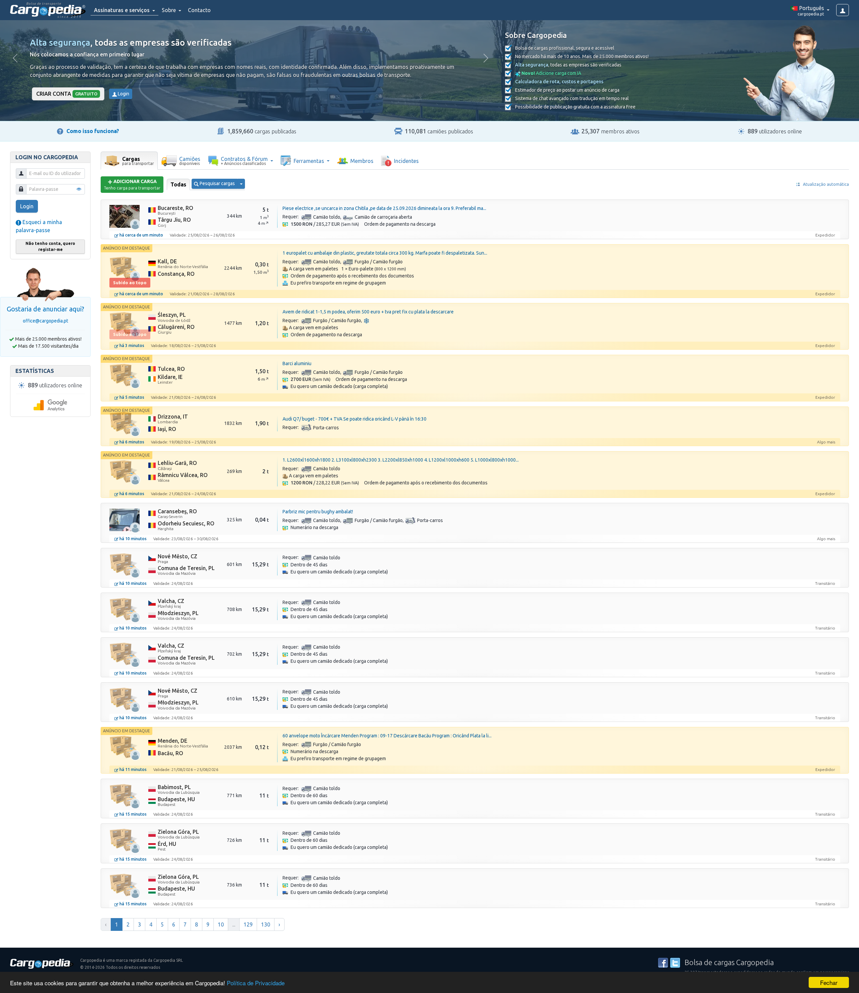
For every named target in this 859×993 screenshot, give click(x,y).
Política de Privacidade (256, 983)
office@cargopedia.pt (45, 320)
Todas (178, 184)
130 (265, 924)
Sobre (169, 10)
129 (248, 924)
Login (123, 93)
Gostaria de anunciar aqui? (45, 309)
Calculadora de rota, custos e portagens (559, 81)
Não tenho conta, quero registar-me (50, 246)
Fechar (829, 982)
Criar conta (66, 94)
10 (221, 924)
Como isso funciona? (92, 131)
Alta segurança (60, 42)
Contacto (199, 10)
